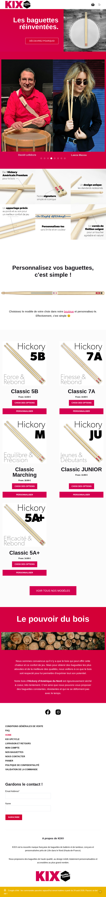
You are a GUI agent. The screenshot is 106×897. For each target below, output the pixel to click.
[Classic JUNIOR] (81, 441)
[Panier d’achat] (92, 4)
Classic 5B (24, 391)
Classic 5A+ (24, 553)
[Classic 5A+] (25, 525)
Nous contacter (15, 756)
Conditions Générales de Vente (24, 726)
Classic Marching (25, 472)
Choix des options (25, 403)
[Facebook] (47, 712)
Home (8, 735)
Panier (9, 761)
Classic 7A (81, 391)
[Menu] (99, 4)
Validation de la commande (21, 769)
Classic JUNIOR (81, 469)
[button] (41, 158)
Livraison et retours (18, 743)
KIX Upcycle (12, 739)
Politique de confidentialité (22, 765)
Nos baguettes (14, 752)
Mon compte (12, 748)
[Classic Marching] (25, 441)
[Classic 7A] (81, 363)
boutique (69, 311)
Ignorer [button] (100, 892)
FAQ (7, 730)
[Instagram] (58, 712)
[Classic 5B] (25, 363)
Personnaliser (24, 411)
